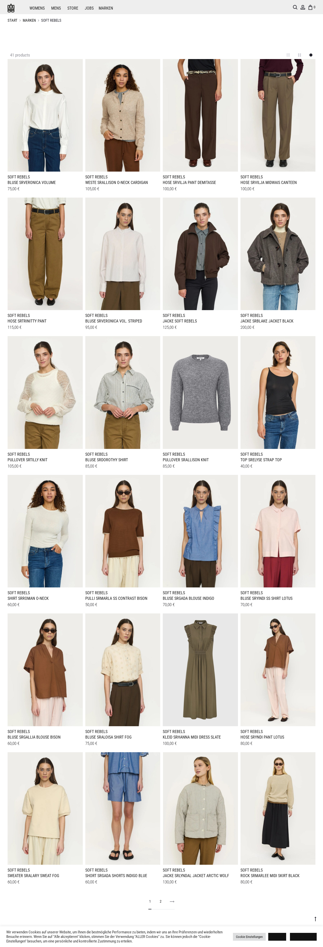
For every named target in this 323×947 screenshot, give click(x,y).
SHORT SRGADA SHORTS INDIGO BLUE (116, 875)
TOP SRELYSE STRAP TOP (261, 459)
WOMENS (37, 8)
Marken (106, 8)
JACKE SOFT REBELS (180, 321)
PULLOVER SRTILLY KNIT (27, 459)
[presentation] (11, 114)
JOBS (89, 8)
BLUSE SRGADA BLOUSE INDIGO (188, 598)
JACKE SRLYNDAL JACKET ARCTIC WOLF (196, 875)
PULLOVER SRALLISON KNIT (186, 459)
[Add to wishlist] (76, 65)
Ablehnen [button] (277, 937)
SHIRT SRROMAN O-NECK (28, 598)
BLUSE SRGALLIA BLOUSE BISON (34, 737)
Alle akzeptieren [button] (303, 937)
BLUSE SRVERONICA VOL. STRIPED (113, 321)
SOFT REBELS (19, 177)
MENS (56, 8)
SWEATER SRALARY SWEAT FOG (33, 875)
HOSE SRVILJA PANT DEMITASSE (189, 182)
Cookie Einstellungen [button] (249, 937)
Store (72, 8)
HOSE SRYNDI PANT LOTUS (262, 737)
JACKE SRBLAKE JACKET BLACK (266, 321)
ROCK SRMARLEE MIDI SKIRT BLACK (270, 875)
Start (12, 20)
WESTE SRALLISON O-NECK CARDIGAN (116, 182)
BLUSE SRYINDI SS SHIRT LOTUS (266, 598)
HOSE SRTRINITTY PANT (27, 321)
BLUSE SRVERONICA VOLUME (32, 182)
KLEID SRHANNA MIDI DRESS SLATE (192, 737)
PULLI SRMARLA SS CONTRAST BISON (116, 598)
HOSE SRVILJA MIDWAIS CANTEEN (268, 182)
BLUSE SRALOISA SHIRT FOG (108, 737)
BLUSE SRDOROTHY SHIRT (106, 459)
